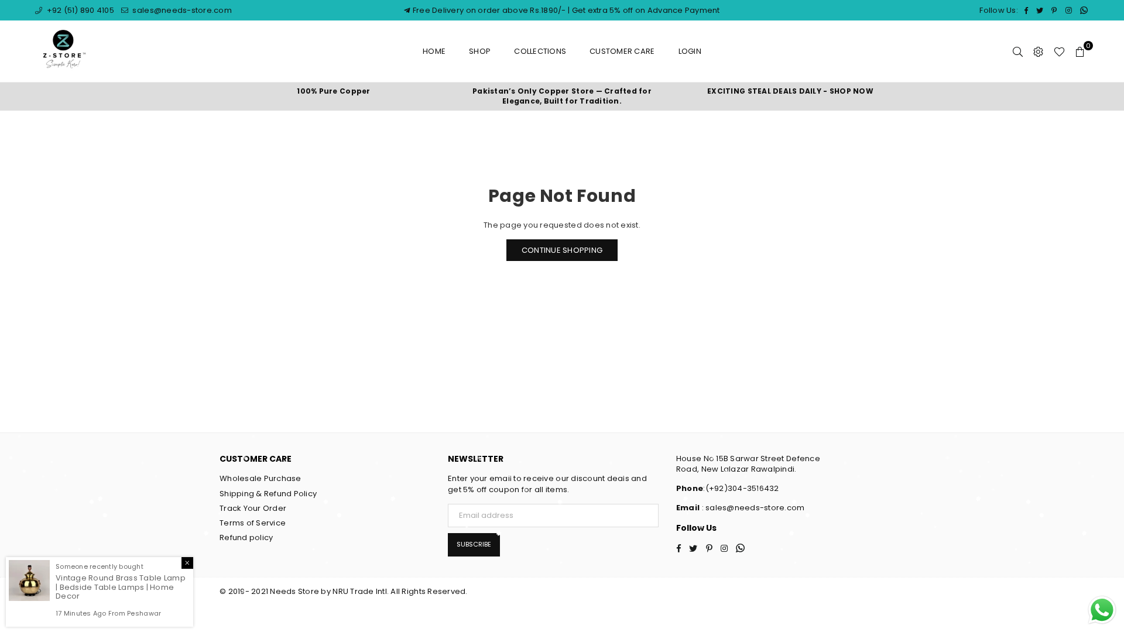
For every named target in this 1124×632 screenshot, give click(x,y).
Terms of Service (253, 522)
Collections (540, 51)
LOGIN (689, 51)
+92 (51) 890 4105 (79, 10)
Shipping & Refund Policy (268, 493)
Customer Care (622, 51)
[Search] (1018, 51)
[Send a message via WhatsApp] (1102, 610)
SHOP (480, 51)
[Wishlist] (1059, 51)
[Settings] (1038, 51)
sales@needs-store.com (181, 10)
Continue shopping (562, 250)
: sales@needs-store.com (752, 507)
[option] (334, 92)
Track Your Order (253, 508)
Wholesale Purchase (260, 478)
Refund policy (246, 537)
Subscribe (474, 544)
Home (434, 51)
